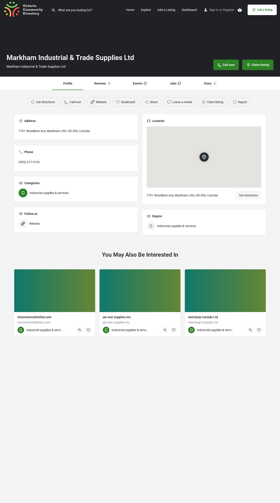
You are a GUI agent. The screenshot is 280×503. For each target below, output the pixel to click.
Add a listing (264, 9)
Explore (146, 10)
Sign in (213, 10)
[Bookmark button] (88, 330)
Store (209, 83)
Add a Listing (166, 10)
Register (228, 10)
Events (137, 83)
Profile (67, 83)
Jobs (173, 83)
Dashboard (189, 10)
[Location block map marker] (203, 157)
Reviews (102, 83)
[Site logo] (25, 9)
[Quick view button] (79, 330)
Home (130, 10)
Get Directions (248, 195)
